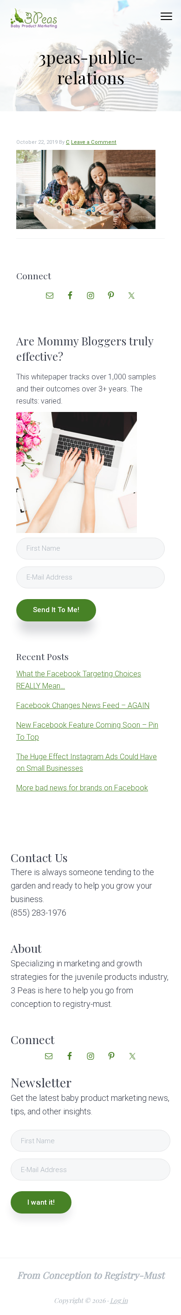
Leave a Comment (93, 142)
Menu (166, 16)
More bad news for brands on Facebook (82, 787)
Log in (119, 1300)
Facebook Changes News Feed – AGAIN (82, 705)
